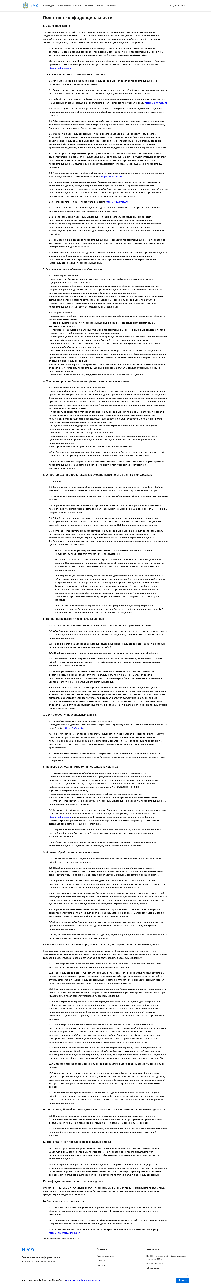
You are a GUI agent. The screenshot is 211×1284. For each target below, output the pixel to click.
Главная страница (105, 1256)
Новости (99, 6)
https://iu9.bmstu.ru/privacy (64, 1233)
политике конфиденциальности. (83, 1280)
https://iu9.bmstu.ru (60, 68)
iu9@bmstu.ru (152, 1268)
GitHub (77, 6)
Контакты (112, 6)
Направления (64, 6)
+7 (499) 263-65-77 (179, 6)
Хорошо (183, 1280)
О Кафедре (48, 6)
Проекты (88, 6)
